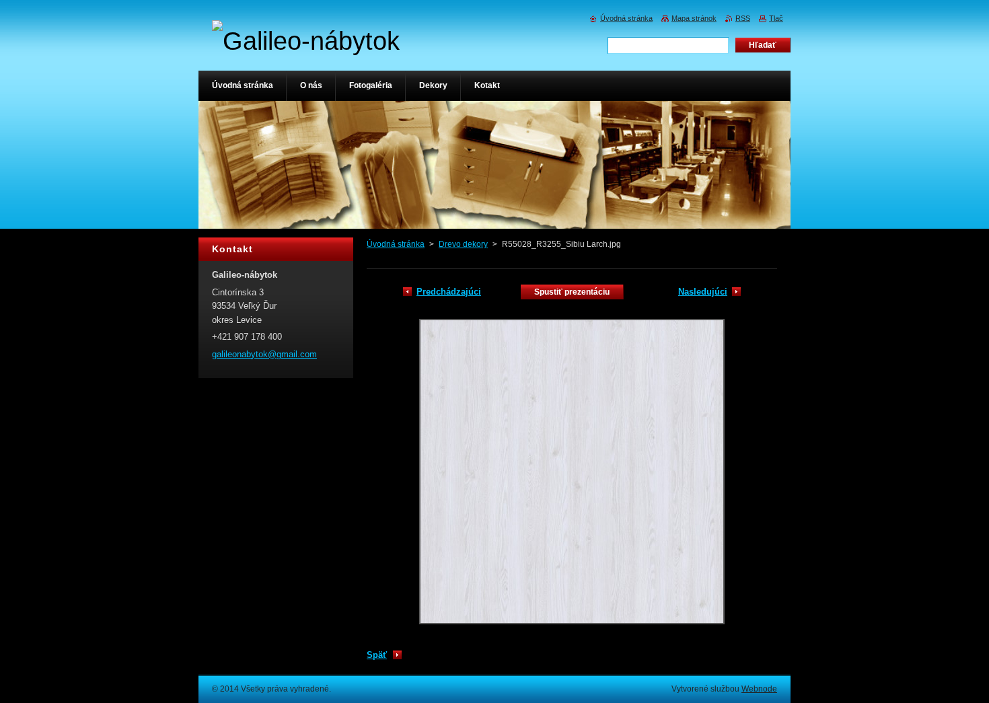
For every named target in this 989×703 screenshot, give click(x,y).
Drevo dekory (463, 244)
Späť (377, 655)
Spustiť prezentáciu (572, 292)
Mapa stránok (694, 18)
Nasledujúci (702, 292)
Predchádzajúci (448, 292)
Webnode (759, 689)
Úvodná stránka (396, 244)
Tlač (776, 18)
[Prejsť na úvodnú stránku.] (306, 40)
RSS (742, 18)
